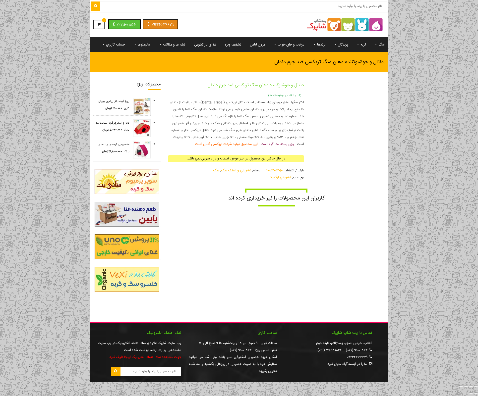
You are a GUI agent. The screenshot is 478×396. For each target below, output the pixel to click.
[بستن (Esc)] (461, 386)
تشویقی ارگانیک (280, 178)
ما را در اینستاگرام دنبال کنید (347, 364)
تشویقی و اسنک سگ (236, 171)
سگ (216, 171)
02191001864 (126, 25)
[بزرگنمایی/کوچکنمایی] (476, 386)
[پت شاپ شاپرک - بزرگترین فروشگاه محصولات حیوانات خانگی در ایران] (345, 25)
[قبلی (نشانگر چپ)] (476, 393)
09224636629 (162, 25)
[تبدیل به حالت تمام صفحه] (471, 386)
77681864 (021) (329, 350)
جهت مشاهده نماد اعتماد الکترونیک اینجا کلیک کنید (145, 357)
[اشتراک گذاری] (466, 386)
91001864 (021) (357, 350)
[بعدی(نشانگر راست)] (471, 393)
